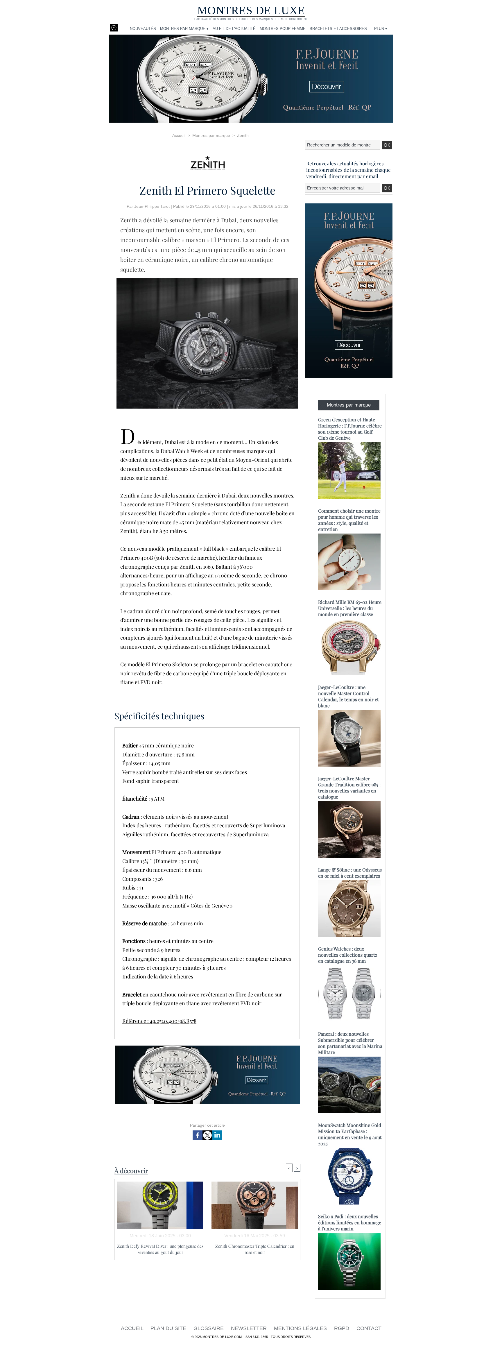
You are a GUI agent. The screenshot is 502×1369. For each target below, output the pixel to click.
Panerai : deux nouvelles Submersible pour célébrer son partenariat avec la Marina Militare (350, 1043)
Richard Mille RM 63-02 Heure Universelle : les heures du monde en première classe (349, 608)
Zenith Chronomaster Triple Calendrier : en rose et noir (254, 1249)
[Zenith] (207, 161)
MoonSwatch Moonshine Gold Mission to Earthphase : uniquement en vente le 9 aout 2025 (350, 1134)
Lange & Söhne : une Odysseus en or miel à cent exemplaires (350, 873)
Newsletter (249, 1328)
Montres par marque (211, 135)
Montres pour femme (283, 28)
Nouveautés (143, 28)
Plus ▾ (380, 28)
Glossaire (209, 1328)
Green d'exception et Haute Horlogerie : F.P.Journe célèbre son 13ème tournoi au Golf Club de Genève (350, 428)
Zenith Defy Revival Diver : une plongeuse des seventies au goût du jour (160, 1249)
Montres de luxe (251, 10)
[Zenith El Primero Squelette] (207, 279)
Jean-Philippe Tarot (152, 206)
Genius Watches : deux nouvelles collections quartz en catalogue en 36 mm (347, 955)
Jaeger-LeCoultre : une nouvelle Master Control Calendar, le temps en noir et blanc (348, 696)
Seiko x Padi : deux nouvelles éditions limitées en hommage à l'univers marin (349, 1222)
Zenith (243, 135)
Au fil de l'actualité (234, 28)
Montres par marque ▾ (184, 28)
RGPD (342, 1328)
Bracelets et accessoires (338, 28)
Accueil (178, 135)
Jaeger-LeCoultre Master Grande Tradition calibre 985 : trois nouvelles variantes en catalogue (349, 787)
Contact (368, 1328)
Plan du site (169, 1328)
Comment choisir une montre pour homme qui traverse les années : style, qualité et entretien (349, 520)
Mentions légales (301, 1328)
